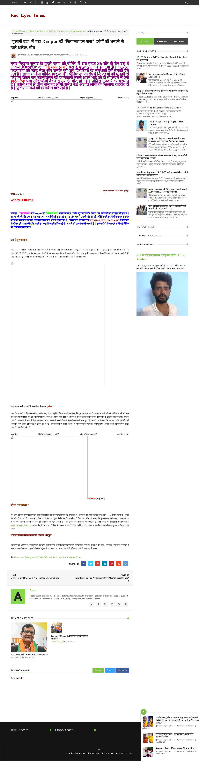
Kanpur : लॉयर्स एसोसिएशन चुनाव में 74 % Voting (175, 748)
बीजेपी (42, 31)
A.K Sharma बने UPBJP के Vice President (29, 654)
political (68, 31)
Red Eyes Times (28, 15)
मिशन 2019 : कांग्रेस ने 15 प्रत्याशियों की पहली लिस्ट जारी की (159, 107)
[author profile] (13, 58)
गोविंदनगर (22, 31)
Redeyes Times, (81, 55)
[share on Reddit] (125, 564)
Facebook (122, 670)
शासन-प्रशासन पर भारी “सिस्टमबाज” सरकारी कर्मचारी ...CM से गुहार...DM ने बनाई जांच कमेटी (167, 190)
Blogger (98, 670)
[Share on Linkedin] (104, 564)
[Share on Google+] (97, 564)
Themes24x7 (127, 753)
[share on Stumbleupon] (118, 564)
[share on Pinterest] (111, 564)
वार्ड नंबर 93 (59, 31)
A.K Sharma (16, 657)
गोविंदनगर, (36, 55)
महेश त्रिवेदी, (57, 55)
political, (71, 55)
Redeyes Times (79, 31)
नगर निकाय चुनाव (32, 31)
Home (14, 2)
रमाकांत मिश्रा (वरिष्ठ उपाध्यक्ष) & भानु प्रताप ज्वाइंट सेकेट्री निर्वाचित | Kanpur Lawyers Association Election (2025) (177, 720)
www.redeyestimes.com (104, 220)
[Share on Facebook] (83, 564)
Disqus (110, 670)
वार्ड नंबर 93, (64, 55)
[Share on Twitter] (90, 564)
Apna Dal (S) (56, 641)
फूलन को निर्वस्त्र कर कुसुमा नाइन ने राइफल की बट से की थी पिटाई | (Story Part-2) (167, 207)
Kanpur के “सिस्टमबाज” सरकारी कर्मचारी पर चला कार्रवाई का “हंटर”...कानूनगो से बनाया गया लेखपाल (166, 139)
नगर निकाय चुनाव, (45, 55)
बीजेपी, (51, 55)
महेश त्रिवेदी (49, 31)
